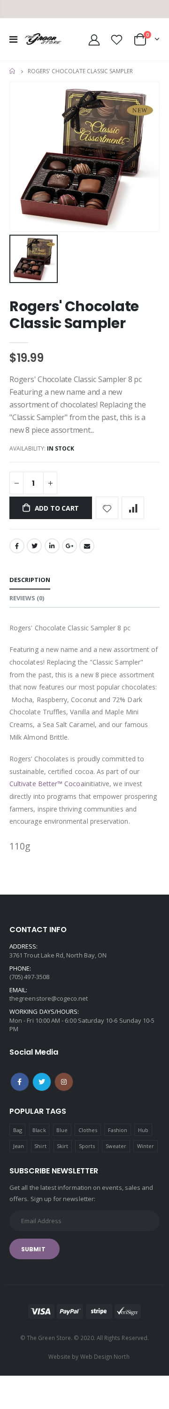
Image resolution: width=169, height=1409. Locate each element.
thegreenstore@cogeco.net (48, 998)
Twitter (34, 545)
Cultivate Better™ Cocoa (46, 783)
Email (86, 545)
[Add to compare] (133, 508)
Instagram (63, 1081)
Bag (17, 1129)
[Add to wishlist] (107, 508)
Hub (143, 1129)
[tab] (29, 580)
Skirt (62, 1145)
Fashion (117, 1129)
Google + (69, 545)
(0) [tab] (26, 598)
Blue (62, 1129)
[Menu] (13, 39)
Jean (18, 1145)
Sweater (116, 1145)
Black (39, 1129)
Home (12, 71)
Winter (145, 1145)
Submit (33, 1249)
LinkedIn (52, 545)
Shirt (40, 1145)
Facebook (16, 545)
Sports (87, 1145)
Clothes (87, 1129)
